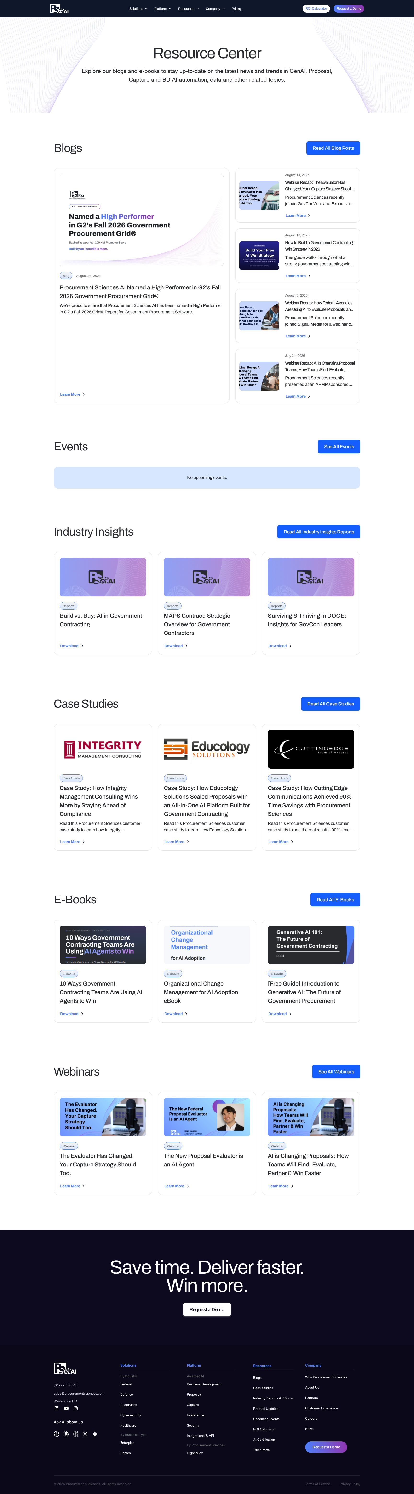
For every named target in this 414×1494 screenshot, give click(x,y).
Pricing (237, 9)
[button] (138, 8)
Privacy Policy (350, 1484)
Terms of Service (317, 1484)
